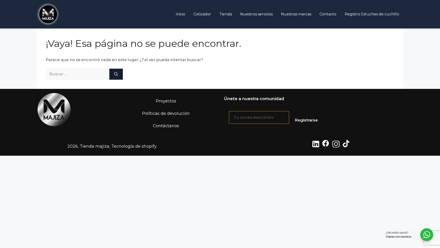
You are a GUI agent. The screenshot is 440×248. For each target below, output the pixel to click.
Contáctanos (166, 125)
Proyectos (166, 101)
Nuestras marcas (296, 14)
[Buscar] (116, 74)
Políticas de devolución (166, 113)
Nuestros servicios (256, 14)
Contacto (327, 14)
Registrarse (306, 120)
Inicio (180, 14)
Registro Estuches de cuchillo (372, 14)
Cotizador (202, 14)
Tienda (225, 14)
